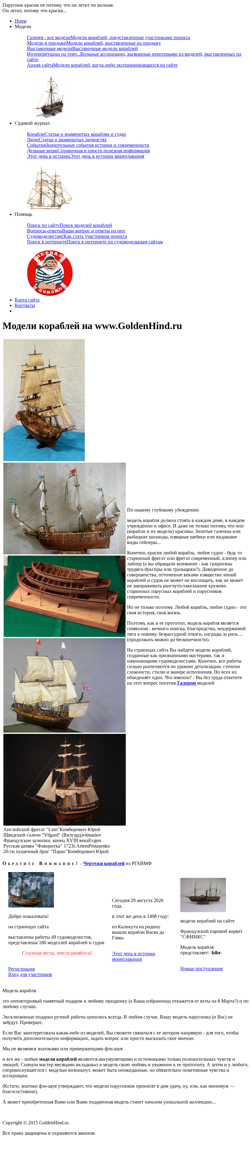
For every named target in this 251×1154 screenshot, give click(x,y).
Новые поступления (201, 968)
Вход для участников (30, 974)
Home (21, 21)
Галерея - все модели (108, 37)
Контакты (25, 305)
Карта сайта (27, 299)
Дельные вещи (88, 150)
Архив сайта (102, 65)
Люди (67, 139)
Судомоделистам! (77, 236)
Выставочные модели (82, 48)
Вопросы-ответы (76, 230)
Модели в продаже (94, 43)
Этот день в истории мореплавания (133, 956)
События (88, 145)
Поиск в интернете (95, 241)
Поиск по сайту (69, 225)
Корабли (76, 134)
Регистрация (21, 968)
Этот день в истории (85, 156)
